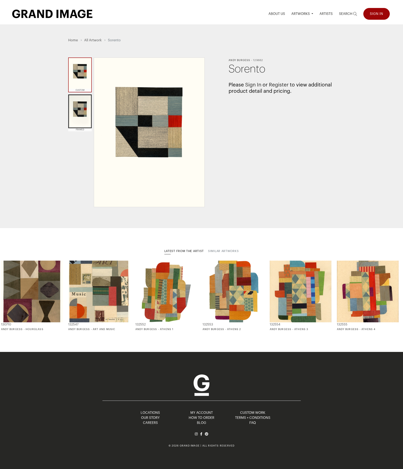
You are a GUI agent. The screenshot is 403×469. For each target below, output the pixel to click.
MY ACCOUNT (201, 412)
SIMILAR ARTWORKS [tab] (223, 251)
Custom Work (252, 412)
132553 (208, 324)
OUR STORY (150, 417)
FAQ (252, 423)
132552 (140, 324)
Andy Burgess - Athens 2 (222, 329)
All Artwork (93, 40)
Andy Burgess (239, 60)
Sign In (376, 14)
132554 (275, 324)
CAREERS (150, 423)
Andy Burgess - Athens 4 (356, 329)
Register (279, 84)
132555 (342, 324)
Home (73, 40)
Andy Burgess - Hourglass (22, 329)
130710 (6, 324)
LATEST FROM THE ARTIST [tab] (184, 251)
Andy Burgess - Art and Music (91, 329)
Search (346, 14)
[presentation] (71, 296)
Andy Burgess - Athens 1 (154, 329)
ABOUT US (276, 14)
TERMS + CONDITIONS (252, 417)
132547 (73, 324)
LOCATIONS (150, 412)
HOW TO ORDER (201, 417)
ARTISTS (326, 14)
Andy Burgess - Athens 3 (289, 329)
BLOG (201, 423)
